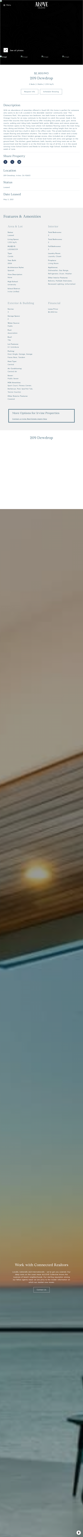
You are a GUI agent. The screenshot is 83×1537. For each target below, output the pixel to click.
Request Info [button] (29, 92)
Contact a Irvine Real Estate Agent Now (29, 419)
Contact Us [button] (41, 1290)
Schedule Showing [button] (51, 92)
